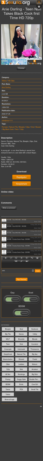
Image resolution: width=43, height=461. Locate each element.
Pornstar (5, 127)
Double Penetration (35, 379)
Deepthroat (8, 354)
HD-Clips (11, 80)
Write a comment (9, 208)
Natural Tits (13, 127)
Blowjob (22, 127)
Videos (4, 80)
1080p (34, 334)
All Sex (7, 374)
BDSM (8, 384)
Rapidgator (22, 177)
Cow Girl (35, 384)
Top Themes (21, 279)
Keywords (5, 325)
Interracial (21, 349)
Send (37, 271)
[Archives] (33, 271)
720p (22, 129)
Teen (16, 129)
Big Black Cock (8, 129)
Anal (21, 329)
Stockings (21, 374)
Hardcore (34, 329)
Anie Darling (6, 87)
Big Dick (35, 374)
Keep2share (21, 183)
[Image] (37, 258)
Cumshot (34, 344)
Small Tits (34, 389)
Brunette (21, 339)
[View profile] (4, 219)
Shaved (38, 127)
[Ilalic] (11, 258)
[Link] (32, 258)
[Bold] (5, 258)
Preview (21, 68)
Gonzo (21, 334)
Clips (28, 127)
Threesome (35, 349)
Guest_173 (10, 224)
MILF (8, 339)
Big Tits (8, 334)
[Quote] (26, 261)
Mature (34, 364)
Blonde (34, 339)
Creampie (7, 349)
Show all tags (9, 399)
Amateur (35, 369)
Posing (7, 379)
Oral (32, 127)
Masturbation (8, 359)
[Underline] (16, 258)
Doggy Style (21, 379)
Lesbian (21, 364)
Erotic (21, 384)
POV (21, 389)
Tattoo (8, 394)
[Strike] (21, 258)
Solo (21, 369)
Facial (35, 359)
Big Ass (34, 354)
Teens (8, 389)
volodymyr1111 (7, 120)
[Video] (16, 261)
